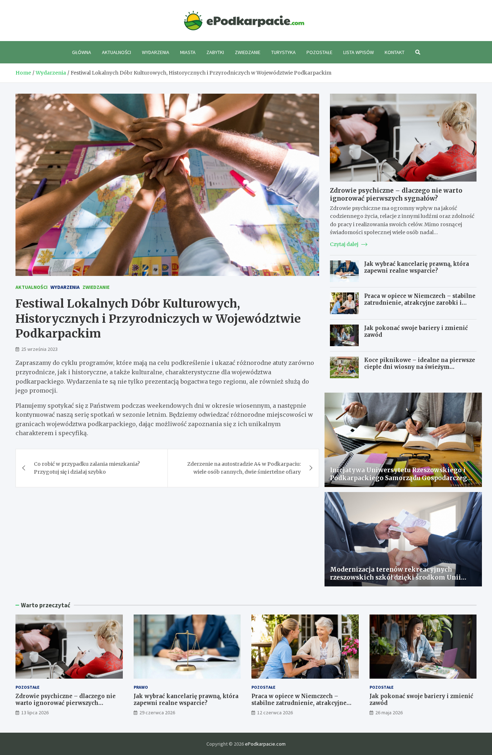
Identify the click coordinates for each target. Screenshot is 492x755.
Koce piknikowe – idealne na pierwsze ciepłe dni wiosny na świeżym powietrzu (419, 367)
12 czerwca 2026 (275, 712)
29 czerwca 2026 (157, 712)
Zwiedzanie (247, 52)
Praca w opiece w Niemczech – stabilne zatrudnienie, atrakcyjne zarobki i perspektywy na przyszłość (419, 302)
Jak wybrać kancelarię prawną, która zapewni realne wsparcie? (416, 267)
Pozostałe (319, 52)
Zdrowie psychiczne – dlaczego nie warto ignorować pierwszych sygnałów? (396, 194)
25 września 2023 (39, 349)
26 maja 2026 (389, 712)
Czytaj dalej (344, 244)
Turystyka (283, 52)
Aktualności (116, 52)
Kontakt (394, 52)
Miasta (188, 52)
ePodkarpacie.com (265, 744)
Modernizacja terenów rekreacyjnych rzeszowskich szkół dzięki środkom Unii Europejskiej (395, 577)
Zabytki (215, 52)
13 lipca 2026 (35, 712)
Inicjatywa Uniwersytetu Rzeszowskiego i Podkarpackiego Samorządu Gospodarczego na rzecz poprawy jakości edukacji (400, 478)
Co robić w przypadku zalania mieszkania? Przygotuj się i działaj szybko (87, 468)
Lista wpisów (358, 52)
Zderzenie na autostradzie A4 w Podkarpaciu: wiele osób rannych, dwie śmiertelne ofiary (244, 468)
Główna (81, 52)
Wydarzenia (155, 52)
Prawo (141, 687)
